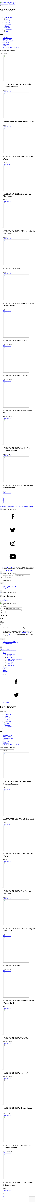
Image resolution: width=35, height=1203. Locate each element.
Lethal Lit (9, 663)
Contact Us (12, 4)
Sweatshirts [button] (8, 29)
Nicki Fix (9, 656)
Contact (18, 506)
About (5, 668)
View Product (7, 91)
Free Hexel (10, 662)
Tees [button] (6, 31)
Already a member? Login (10, 642)
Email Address (4, 608)
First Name (3, 605)
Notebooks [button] (8, 24)
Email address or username (7, 575)
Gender (2, 623)
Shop (1, 4)
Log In (2, 583)
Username (2, 610)
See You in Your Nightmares (14, 659)
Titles (1, 506)
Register (3, 639)
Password (2, 577)
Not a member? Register (9, 586)
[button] (7, 38)
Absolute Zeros (11, 654)
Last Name (3, 606)
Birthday (2, 613)
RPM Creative (10, 570)
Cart (2, 5)
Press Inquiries (25, 506)
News (4, 506)
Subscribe (5, 4)
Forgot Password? (8, 588)
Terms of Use (12, 567)
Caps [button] (6, 19)
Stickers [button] (7, 27)
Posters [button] (7, 26)
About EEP (10, 506)
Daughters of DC (11, 660)
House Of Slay (11, 657)
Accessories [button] (8, 17)
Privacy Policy (4, 567)
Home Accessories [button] (10, 21)
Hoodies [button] (7, 22)
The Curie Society (12, 665)
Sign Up (6, 600)
